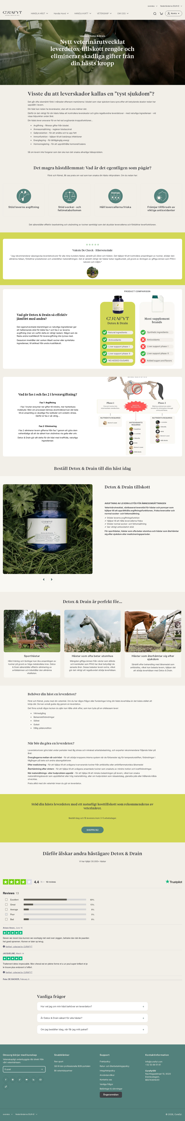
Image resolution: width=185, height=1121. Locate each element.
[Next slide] (52, 579)
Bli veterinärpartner (63, 1070)
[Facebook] (6, 1080)
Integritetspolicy (107, 1070)
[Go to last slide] (43, 579)
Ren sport (58, 1061)
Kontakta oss (106, 1079)
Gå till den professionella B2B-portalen (72, 1066)
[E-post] (40, 1080)
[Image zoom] (47, 529)
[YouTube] (26, 1080)
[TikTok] (20, 1080)
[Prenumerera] (41, 1069)
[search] (155, 13)
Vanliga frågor (106, 1084)
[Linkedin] (33, 1080)
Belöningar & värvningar (111, 1088)
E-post (8, 1069)
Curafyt (178, 1114)
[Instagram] (13, 1080)
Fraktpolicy (105, 1061)
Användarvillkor (107, 1075)
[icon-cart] (161, 13)
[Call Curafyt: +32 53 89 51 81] (6, 1086)
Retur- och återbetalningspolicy (114, 1066)
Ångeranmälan (111, 1094)
